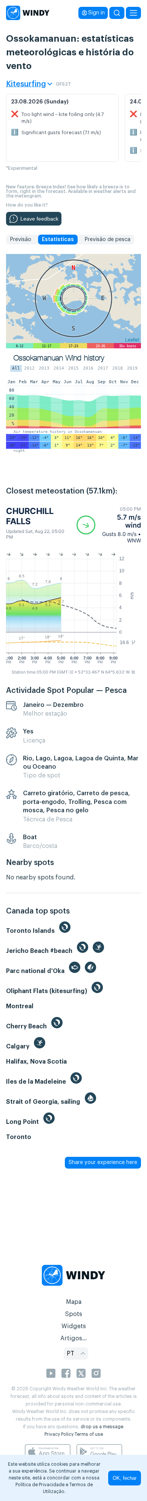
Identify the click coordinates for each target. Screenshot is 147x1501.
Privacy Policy (59, 1434)
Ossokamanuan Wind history (59, 358)
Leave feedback (39, 219)
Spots (73, 1314)
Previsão (20, 239)
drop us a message (102, 1426)
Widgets (73, 1326)
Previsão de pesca (107, 239)
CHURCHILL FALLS (30, 516)
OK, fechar (124, 1478)
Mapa (73, 1302)
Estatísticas (58, 239)
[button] (109, 525)
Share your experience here (103, 1162)
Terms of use (89, 1434)
